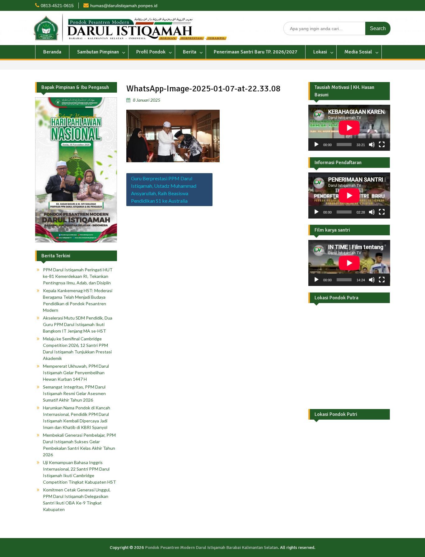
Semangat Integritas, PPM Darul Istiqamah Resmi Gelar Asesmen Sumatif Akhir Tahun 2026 (74, 393)
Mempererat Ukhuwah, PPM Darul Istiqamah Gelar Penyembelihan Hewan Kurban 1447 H (76, 372)
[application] (349, 128)
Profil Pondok (151, 52)
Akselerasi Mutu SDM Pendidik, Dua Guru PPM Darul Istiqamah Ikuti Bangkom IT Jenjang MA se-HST (77, 324)
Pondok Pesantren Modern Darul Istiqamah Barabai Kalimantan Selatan (211, 547)
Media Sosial (358, 52)
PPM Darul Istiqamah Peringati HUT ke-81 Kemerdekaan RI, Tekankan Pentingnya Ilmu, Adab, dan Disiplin (78, 276)
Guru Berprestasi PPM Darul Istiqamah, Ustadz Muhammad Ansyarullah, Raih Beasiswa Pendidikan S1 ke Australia (163, 189)
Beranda (52, 52)
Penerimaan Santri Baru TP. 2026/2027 (255, 52)
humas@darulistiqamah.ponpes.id (123, 5)
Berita (189, 52)
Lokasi (320, 52)
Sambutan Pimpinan (98, 52)
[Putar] (316, 144)
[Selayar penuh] (382, 144)
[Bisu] (372, 144)
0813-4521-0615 (57, 5)
